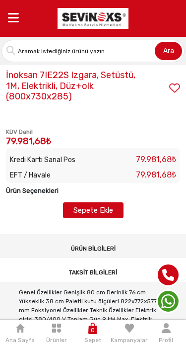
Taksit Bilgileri (93, 272)
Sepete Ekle (93, 210)
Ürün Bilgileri (93, 248)
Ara (168, 51)
